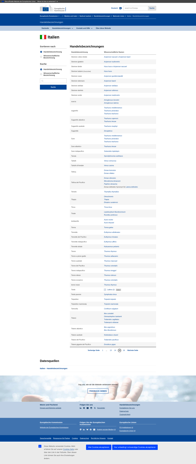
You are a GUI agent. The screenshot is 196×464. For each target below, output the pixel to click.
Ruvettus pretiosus (110, 215)
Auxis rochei (108, 220)
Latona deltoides (132, 187)
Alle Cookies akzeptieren (98, 447)
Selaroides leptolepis (111, 151)
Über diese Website (103, 28)
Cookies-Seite (68, 449)
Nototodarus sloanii (111, 335)
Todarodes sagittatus (111, 319)
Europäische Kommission (49, 16)
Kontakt (110, 438)
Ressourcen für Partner (61, 438)
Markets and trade (70, 16)
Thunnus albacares (111, 256)
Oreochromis (108, 196)
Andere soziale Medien (105, 429)
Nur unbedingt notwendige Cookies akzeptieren (135, 447)
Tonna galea (108, 227)
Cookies (75, 438)
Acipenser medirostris (112, 95)
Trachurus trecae (110, 121)
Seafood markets (85, 16)
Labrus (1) (111, 289)
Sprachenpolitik (45, 438)
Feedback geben (98, 391)
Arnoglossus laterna (111, 103)
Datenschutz (124, 411)
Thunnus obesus (110, 275)
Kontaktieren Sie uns (127, 408)
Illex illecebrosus (110, 330)
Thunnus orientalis (110, 266)
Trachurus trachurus (111, 114)
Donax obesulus (110, 178)
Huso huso (108, 71)
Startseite (45, 28)
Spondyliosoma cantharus (113, 156)
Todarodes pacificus (111, 340)
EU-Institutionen (125, 427)
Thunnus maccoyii (110, 261)
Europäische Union (127, 431)
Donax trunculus (110, 170)
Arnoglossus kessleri (111, 100)
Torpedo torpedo (110, 299)
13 (111, 350)
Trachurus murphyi (110, 126)
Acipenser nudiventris (112, 62)
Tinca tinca (108, 207)
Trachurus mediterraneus (113, 108)
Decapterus (108, 131)
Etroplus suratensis (111, 202)
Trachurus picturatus (111, 111)
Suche (151, 8)
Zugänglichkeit (125, 414)
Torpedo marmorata (111, 304)
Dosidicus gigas (110, 344)
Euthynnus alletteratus (112, 232)
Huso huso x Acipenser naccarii (115, 66)
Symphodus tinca (110, 294)
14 (115, 350)
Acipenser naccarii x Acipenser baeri (117, 57)
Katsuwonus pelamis (111, 246)
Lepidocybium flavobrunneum (114, 212)
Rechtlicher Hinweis (98, 438)
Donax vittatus (109, 173)
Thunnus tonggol (110, 270)
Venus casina (109, 165)
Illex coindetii (109, 313)
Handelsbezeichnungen (102, 16)
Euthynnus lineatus (111, 237)
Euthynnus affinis (110, 242)
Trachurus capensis (111, 118)
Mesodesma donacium (112, 181)
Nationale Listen (118, 16)
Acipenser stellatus (111, 86)
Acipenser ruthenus (111, 90)
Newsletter (101, 408)
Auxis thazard (109, 223)
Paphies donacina (110, 184)
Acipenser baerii (110, 81)
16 (124, 350)
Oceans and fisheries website (50, 408)
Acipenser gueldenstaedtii (113, 76)
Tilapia (106, 199)
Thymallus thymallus (111, 192)
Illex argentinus (109, 327)
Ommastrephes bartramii (113, 316)
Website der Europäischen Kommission (54, 427)
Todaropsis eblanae (111, 322)
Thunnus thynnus (110, 251)
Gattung (118, 289)
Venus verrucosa (110, 161)
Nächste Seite (132, 350)
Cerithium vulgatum (111, 309)
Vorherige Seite (94, 350)
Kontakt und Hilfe (83, 28)
